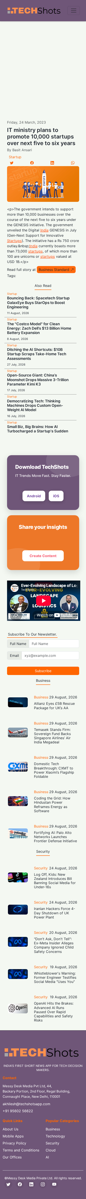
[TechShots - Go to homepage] (33, 11)
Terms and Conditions (21, 1150)
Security (41, 868)
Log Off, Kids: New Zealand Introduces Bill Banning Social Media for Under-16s (55, 880)
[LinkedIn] (52, 163)
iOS (56, 496)
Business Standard (54, 269)
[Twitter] (11, 163)
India (44, 230)
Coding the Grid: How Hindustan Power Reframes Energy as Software (52, 804)
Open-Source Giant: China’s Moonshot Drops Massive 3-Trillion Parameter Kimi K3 (38, 379)
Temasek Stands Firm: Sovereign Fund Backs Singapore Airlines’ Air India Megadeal (52, 735)
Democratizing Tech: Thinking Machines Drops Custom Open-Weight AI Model (35, 405)
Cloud (51, 1150)
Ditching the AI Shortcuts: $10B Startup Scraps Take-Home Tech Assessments (36, 354)
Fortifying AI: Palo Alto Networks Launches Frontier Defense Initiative (55, 836)
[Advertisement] (43, 66)
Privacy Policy (14, 1143)
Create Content (43, 556)
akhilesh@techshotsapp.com (26, 1104)
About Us (10, 1129)
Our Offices (12, 1157)
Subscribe (43, 671)
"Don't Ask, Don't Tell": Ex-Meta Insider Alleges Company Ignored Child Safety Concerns (54, 945)
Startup (15, 157)
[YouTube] (54, 1184)
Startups (14, 240)
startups (35, 251)
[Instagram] (43, 1184)
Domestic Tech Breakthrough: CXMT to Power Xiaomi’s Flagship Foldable (54, 770)
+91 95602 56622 (18, 1111)
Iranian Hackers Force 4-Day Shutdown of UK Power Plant (54, 912)
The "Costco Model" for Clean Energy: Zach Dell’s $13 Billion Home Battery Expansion (39, 328)
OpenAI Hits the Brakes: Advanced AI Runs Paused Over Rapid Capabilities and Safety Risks (53, 1011)
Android (34, 496)
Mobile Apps (13, 1136)
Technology (55, 1136)
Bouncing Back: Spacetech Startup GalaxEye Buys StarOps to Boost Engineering (38, 302)
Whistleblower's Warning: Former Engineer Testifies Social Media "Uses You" (55, 977)
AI (47, 1157)
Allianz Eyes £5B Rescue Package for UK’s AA (54, 705)
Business (41, 697)
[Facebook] (32, 163)
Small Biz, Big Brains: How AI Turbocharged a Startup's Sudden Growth (37, 431)
